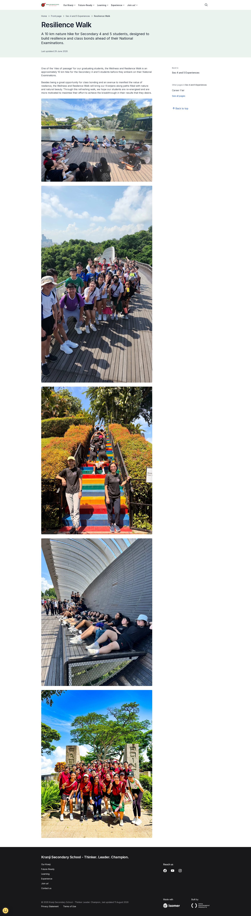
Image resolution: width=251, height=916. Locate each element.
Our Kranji (46, 864)
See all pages (178, 96)
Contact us (46, 888)
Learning (45, 874)
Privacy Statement (50, 906)
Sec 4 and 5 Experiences (78, 16)
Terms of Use (69, 906)
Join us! (45, 883)
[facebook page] (165, 870)
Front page (56, 16)
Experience (46, 878)
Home (44, 16)
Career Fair (178, 90)
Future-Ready (47, 869)
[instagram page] (180, 870)
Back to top (181, 108)
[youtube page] (172, 870)
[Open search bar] (206, 4)
